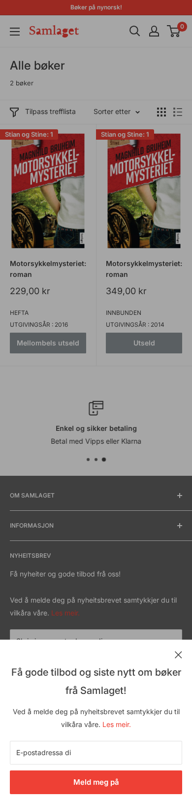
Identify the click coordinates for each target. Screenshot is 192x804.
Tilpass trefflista (50, 111)
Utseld (144, 343)
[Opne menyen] (15, 32)
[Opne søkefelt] (134, 31)
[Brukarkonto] (154, 31)
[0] (174, 31)
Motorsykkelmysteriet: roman (48, 268)
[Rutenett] (161, 112)
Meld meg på (96, 782)
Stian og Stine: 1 (29, 134)
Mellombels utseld (48, 343)
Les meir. (116, 724)
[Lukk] (178, 654)
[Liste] (177, 112)
